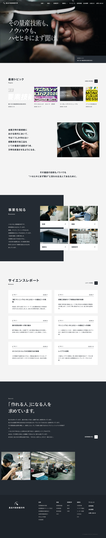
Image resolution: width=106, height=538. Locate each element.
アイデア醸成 (80, 508)
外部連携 (41, 519)
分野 (68, 511)
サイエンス (72, 3)
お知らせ (92, 3)
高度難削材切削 (43, 505)
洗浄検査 (58, 508)
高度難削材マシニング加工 (46, 508)
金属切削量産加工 (43, 514)
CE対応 (79, 514)
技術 (42, 3)
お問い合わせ (99, 3)
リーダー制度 (80, 511)
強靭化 (64, 3)
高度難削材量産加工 (44, 511)
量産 (68, 508)
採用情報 (79, 3)
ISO (57, 514)
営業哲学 (55, 3)
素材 (68, 505)
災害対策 (79, 505)
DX (78, 517)
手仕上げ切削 (42, 517)
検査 (48, 3)
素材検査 (58, 511)
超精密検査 (59, 505)
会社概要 (85, 3)
